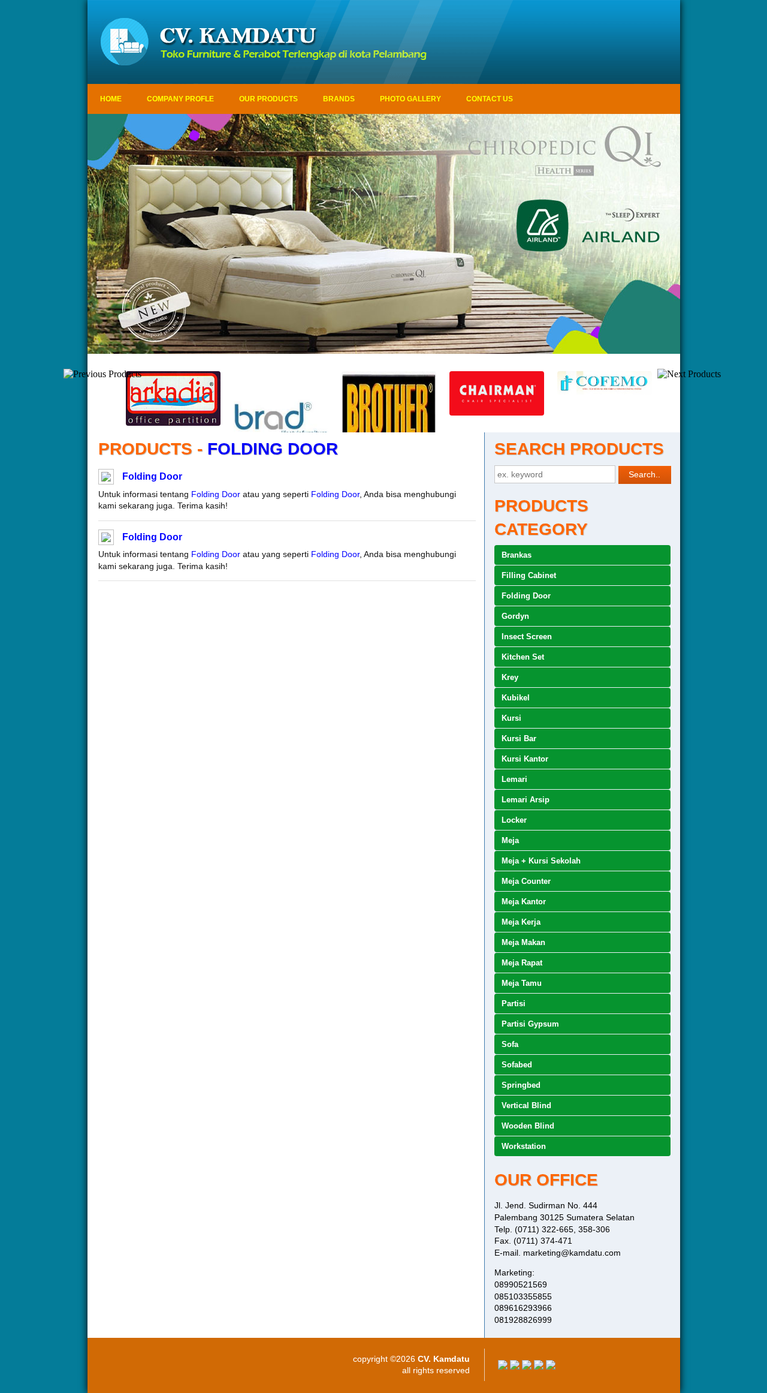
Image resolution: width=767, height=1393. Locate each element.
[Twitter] (515, 1366)
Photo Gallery (410, 99)
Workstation (524, 1146)
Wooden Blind (528, 1125)
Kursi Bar (519, 738)
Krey (510, 677)
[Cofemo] (599, 391)
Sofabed (517, 1064)
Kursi (511, 718)
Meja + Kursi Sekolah (541, 860)
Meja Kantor (524, 901)
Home (111, 99)
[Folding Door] (106, 478)
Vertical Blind (526, 1105)
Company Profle (180, 99)
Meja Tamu (522, 983)
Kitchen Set (523, 656)
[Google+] (527, 1366)
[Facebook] (503, 1366)
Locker (514, 820)
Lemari (514, 779)
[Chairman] (491, 412)
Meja (510, 840)
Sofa (510, 1044)
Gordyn (515, 616)
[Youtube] (538, 1366)
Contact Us (489, 99)
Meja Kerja (521, 921)
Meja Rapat (522, 962)
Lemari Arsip (525, 799)
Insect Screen (527, 636)
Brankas (517, 554)
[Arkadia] (167, 423)
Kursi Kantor (525, 758)
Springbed (521, 1085)
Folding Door (152, 476)
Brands (339, 99)
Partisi (514, 1003)
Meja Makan (523, 942)
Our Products (268, 99)
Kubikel (516, 697)
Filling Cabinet (529, 575)
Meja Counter (526, 881)
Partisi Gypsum (530, 1023)
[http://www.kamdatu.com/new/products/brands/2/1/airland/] (383, 234)
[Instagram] (550, 1366)
